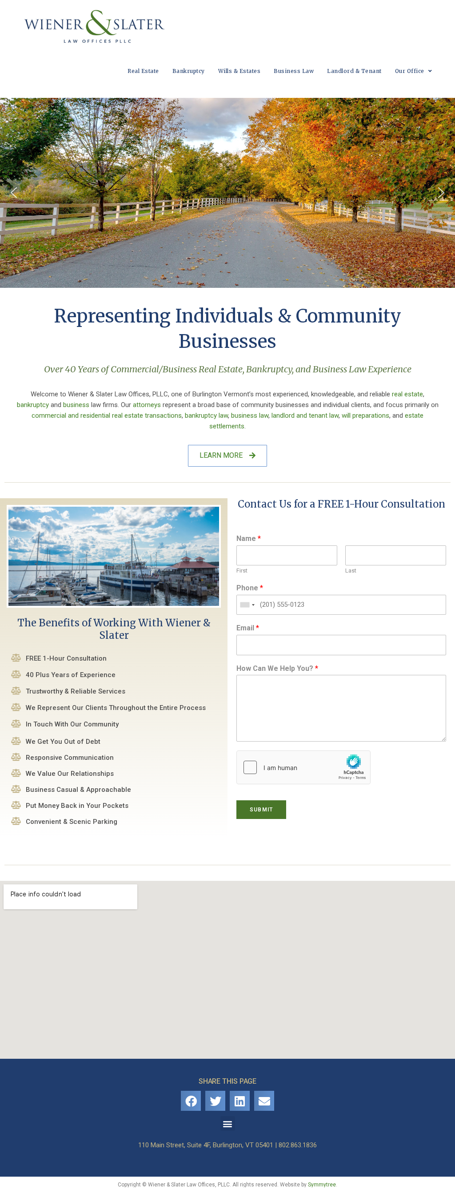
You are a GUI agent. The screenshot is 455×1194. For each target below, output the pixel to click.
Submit (261, 810)
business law (249, 415)
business (76, 405)
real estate (407, 394)
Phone (249, 588)
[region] (227, 193)
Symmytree (322, 1185)
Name (248, 538)
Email (247, 628)
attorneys (147, 405)
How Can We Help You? (277, 668)
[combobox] (247, 605)
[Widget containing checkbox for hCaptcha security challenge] (303, 767)
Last (350, 570)
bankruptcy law (206, 415)
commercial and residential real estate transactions (107, 415)
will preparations (365, 415)
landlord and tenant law (305, 415)
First (241, 570)
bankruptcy (33, 405)
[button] (14, 193)
